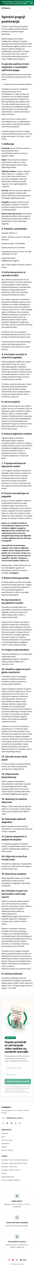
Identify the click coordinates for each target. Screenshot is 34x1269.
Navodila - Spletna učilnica (11, 1170)
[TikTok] (15, 1123)
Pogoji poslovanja (8, 1177)
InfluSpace (6, 8)
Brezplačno (6, 1143)
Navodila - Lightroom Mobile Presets (14, 1163)
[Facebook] (7, 1123)
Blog (3, 1137)
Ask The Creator (7, 1140)
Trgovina (5, 1133)
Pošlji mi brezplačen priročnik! (18, 1081)
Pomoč (4, 1173)
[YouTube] (11, 1123)
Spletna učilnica (7, 1150)
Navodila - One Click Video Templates (15, 1160)
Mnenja (4, 1147)
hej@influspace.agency (14, 1118)
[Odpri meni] (30, 8)
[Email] (20, 1123)
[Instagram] (3, 1123)
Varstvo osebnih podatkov (11, 1180)
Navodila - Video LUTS (9, 1167)
